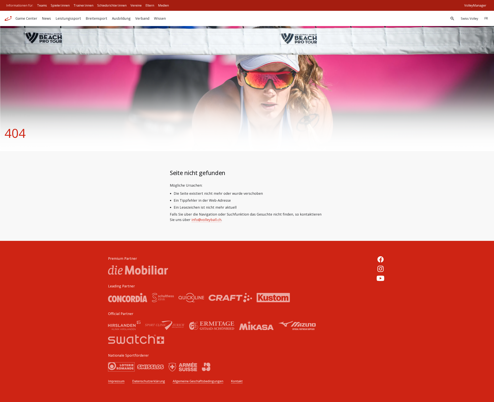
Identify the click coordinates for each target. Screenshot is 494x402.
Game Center (26, 18)
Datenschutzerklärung (148, 381)
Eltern (149, 5)
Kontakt (237, 381)
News (46, 18)
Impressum (116, 381)
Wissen (160, 18)
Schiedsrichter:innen (112, 5)
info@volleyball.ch (206, 219)
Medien (163, 5)
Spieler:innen (60, 5)
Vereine (136, 5)
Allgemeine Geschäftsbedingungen (198, 381)
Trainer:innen (83, 5)
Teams (42, 5)
